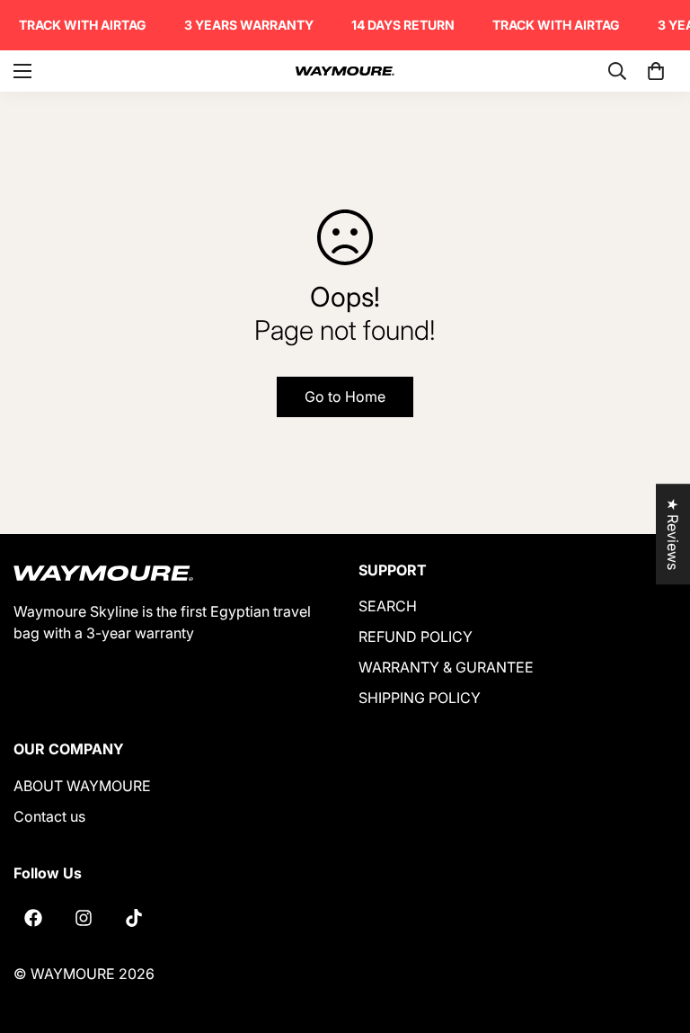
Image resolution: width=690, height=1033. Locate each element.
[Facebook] (33, 918)
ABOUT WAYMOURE (82, 786)
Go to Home (345, 396)
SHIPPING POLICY (419, 698)
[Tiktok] (134, 918)
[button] (656, 71)
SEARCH (387, 606)
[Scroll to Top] (655, 935)
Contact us (49, 816)
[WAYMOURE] (345, 71)
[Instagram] (83, 918)
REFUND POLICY (415, 637)
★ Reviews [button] (673, 534)
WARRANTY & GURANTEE (446, 667)
